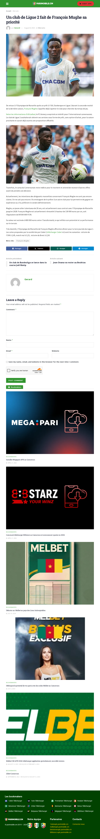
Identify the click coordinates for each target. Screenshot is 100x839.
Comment (11, 309)
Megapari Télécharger (63, 811)
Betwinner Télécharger (17, 806)
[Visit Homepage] (43, 3)
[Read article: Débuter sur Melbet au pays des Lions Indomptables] (50, 573)
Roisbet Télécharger (84, 801)
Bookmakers (11, 456)
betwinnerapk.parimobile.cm (61, 829)
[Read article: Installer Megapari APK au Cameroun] (50, 422)
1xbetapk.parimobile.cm (59, 824)
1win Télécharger (37, 801)
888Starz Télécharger (85, 811)
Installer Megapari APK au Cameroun (20, 459)
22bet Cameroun (12, 773)
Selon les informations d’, (21, 114)
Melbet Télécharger (16, 811)
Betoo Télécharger (84, 806)
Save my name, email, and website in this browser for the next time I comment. (44, 362)
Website (55, 351)
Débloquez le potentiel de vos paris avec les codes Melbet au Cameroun (32, 686)
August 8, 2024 (29, 28)
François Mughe (30, 108)
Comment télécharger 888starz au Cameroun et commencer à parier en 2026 (35, 535)
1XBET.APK (86, 4)
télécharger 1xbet (54, 232)
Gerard (17, 28)
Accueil (8, 11)
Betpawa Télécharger (39, 811)
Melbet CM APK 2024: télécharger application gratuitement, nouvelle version (35, 761)
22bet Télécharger (38, 806)
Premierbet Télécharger (63, 801)
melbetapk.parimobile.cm (59, 827)
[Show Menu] (7, 3)
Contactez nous (79, 824)
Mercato (16, 11)
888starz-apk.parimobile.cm (60, 832)
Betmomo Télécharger (63, 806)
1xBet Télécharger (15, 801)
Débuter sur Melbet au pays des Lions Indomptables (25, 610)
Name (9, 340)
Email (9, 351)
